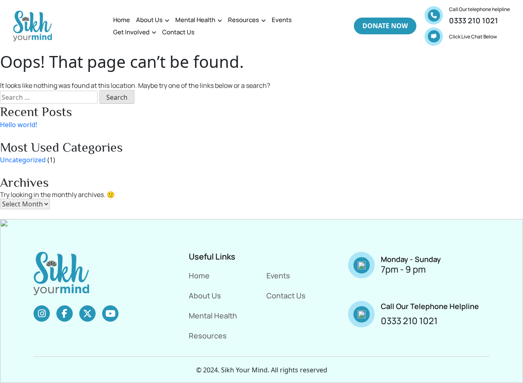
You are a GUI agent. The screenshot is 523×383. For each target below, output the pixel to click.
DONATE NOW (385, 25)
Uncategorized (23, 159)
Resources (243, 20)
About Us (149, 20)
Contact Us (178, 32)
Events (282, 20)
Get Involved (131, 32)
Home (121, 20)
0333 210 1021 (473, 20)
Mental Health (195, 20)
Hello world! (18, 124)
